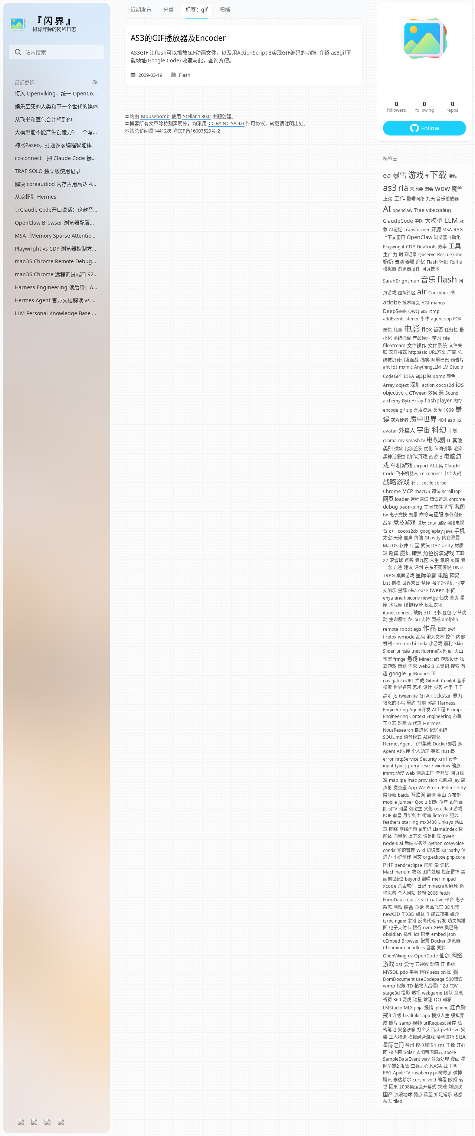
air (422, 291)
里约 (411, 703)
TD (410, 986)
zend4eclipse (408, 865)
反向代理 (427, 921)
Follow (430, 128)
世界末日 (411, 583)
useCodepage (430, 979)
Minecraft (429, 659)
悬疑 (412, 658)
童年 (443, 802)
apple (423, 375)
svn (455, 1029)
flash (447, 279)
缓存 (451, 1023)
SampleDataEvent (401, 1059)
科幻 (439, 430)
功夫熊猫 (456, 921)
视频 (417, 1022)
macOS (422, 491)
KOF (387, 815)
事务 (413, 972)
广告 (451, 352)
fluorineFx (431, 651)
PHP (388, 864)
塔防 (428, 865)
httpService (407, 759)
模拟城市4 (426, 1045)
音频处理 (440, 1059)
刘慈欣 (455, 1087)
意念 (458, 993)
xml (442, 758)
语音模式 (413, 737)
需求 (412, 666)
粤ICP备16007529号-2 (196, 130)
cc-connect (431, 473)
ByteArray (412, 401)
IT (449, 440)
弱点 (417, 1094)
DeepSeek (395, 311)
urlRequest (434, 1023)
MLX (408, 1008)
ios (460, 385)
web (410, 773)
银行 (417, 927)
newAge (429, 598)
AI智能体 (432, 737)
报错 (428, 1008)
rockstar (441, 695)
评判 (418, 567)
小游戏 (435, 643)
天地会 (416, 189)
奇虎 (407, 999)
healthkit (412, 1015)
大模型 (434, 220)
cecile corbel (435, 483)
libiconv (412, 598)
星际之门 (393, 1044)
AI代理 (415, 723)
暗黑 (417, 553)
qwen (448, 836)
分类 (168, 9)
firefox (389, 637)
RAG (458, 229)
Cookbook (438, 293)
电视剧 (435, 439)
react (410, 900)
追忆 (420, 261)
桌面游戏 (405, 575)
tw (385, 515)
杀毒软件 (407, 886)
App (412, 787)
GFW (438, 927)
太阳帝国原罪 (429, 1052)
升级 (397, 1015)
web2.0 (426, 666)
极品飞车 (434, 907)
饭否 (438, 329)
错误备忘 (439, 499)
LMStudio (392, 1008)
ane (398, 597)
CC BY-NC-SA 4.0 (226, 123)
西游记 (435, 457)
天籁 (397, 538)
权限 (401, 986)
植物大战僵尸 (428, 986)
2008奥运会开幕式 (417, 1087)
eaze (423, 590)
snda (422, 643)
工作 (399, 198)
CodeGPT (392, 376)
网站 (397, 907)
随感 (453, 1079)
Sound (451, 393)
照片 (393, 1023)
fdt (394, 366)
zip (409, 410)
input (388, 766)
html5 (448, 751)
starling (410, 822)
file (446, 337)
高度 (406, 651)
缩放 (456, 766)
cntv (432, 523)
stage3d (391, 993)
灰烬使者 (400, 420)
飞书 (436, 613)
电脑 (443, 575)
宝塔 (411, 921)
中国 (414, 545)
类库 (437, 410)
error (388, 759)
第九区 (421, 560)
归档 (225, 9)
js (395, 695)
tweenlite (408, 696)
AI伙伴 (403, 751)
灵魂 (455, 560)
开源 (436, 229)
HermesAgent (397, 744)
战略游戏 (396, 481)
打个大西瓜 (428, 1029)
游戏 (416, 174)
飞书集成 (422, 744)
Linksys (445, 822)
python (435, 843)
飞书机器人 (407, 473)
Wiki (420, 850)
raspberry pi (424, 1073)
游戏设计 (449, 659)
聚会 (429, 189)
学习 (437, 337)
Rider (447, 787)
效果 (432, 393)
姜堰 (409, 262)
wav (426, 1059)
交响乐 (389, 590)
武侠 (425, 545)
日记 (421, 886)
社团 (448, 687)
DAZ (435, 545)
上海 (388, 198)
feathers (391, 822)
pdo (404, 972)
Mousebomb (155, 116)
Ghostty (432, 538)
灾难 (442, 1087)
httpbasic (417, 352)
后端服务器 (415, 843)
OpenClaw (419, 237)
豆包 (446, 613)
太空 (387, 538)
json (451, 934)
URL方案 (437, 352)
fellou (414, 619)
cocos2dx (408, 531)
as (424, 311)
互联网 (418, 794)
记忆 (444, 865)
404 (442, 420)
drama (390, 440)
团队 (448, 993)
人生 (434, 560)
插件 (407, 934)
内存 (457, 401)
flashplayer (438, 400)
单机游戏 (401, 465)
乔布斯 (454, 795)
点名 (408, 560)
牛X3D (408, 914)
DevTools (426, 247)
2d (445, 986)
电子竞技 (398, 515)
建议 (408, 567)
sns (441, 1045)
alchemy (391, 401)
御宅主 (415, 809)
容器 (430, 947)
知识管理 (406, 850)
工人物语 (398, 1037)
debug (390, 506)
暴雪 (400, 175)
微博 (457, 1073)
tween (437, 590)
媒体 (420, 914)
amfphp (450, 619)
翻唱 (426, 879)
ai (401, 843)
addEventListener (401, 319)
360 (397, 999)
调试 (436, 491)
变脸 (441, 947)
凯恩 (413, 515)
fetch (444, 893)
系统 (450, 964)
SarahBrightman (401, 281)
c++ (392, 531)
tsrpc (388, 921)
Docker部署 (444, 744)
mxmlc (406, 367)
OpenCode (426, 956)
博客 (424, 972)
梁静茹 (389, 795)
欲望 (428, 1094)
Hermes (431, 723)
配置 (424, 941)
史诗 (425, 619)
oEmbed (391, 941)
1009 (448, 410)
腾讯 (387, 1080)
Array (388, 385)
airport (421, 466)
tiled (397, 1101)
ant (386, 367)
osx (438, 809)
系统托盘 (402, 338)
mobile (390, 802)
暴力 (457, 695)
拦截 (419, 681)
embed (438, 934)
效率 (442, 247)
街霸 (426, 815)
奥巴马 (451, 927)
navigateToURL (398, 681)
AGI (425, 303)
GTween (418, 392)
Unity (460, 787)
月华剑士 (412, 815)
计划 (452, 431)
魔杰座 (400, 787)
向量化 (400, 836)
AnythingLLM (427, 367)
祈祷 (387, 999)
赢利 (448, 643)
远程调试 (419, 499)
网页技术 (430, 269)
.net (416, 651)
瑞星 (417, 999)
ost (399, 964)
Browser (410, 941)
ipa (403, 780)
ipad (451, 879)
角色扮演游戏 (438, 552)
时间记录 (408, 254)
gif (402, 410)
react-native (430, 900)
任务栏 (451, 330)
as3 (390, 187)
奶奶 (388, 261)
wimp (389, 986)
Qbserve (427, 254)
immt (388, 773)
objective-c (395, 392)
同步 (425, 934)
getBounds (418, 673)
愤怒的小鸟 (394, 703)
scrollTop (451, 491)
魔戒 (436, 619)
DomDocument (399, 979)
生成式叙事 (437, 914)
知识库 (433, 850)
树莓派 (445, 1073)
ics (416, 934)
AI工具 (436, 466)
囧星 (403, 809)
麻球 (453, 886)
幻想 (433, 802)
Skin (458, 643)
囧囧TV (390, 809)
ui (398, 651)
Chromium (394, 947)
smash (413, 440)
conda (389, 850)
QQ (437, 999)
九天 (430, 199)
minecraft (438, 886)
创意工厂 (425, 773)
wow (442, 188)
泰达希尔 (402, 1080)
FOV (453, 986)
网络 (393, 829)
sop (448, 319)
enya (388, 598)
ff (426, 176)
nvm (427, 927)
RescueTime (449, 254)
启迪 (397, 567)
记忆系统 (438, 730)
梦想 (421, 893)
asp (451, 420)
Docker (438, 941)
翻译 (431, 795)
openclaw (402, 210)
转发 (441, 921)
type (399, 766)
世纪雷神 (450, 872)
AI (387, 209)
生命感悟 (398, 619)
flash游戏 (452, 809)
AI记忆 (395, 229)
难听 (402, 723)
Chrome (392, 491)
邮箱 (447, 999)
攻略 (416, 872)
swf (451, 629)
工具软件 (433, 506)
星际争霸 (426, 575)
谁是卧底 (432, 836)
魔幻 (405, 552)
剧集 (394, 553)
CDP (410, 247)
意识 (444, 560)
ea (387, 175)
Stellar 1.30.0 (196, 116)
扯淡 (421, 703)
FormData (393, 900)
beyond (412, 879)
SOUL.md (392, 737)
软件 (403, 545)
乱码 (420, 637)
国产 (388, 1094)
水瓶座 (395, 605)
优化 (428, 448)
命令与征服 (431, 514)
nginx (400, 921)
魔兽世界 (423, 419)
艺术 (417, 687)
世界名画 (402, 687)
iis (458, 420)
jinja (418, 1008)
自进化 (421, 730)
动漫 (399, 773)
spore (450, 1052)
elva (412, 590)
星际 (402, 590)
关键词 (442, 666)
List (386, 583)
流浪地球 (403, 1094)
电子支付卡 (400, 927)
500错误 (454, 979)
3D (427, 612)
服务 (437, 687)
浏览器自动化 (447, 237)
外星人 (407, 430)
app (426, 1015)
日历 (442, 629)
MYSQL (391, 972)
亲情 (387, 330)
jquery (412, 766)
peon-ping (410, 507)
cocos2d (445, 385)
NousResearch (398, 730)
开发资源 (423, 410)
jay (456, 780)
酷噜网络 (416, 199)
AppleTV (401, 1073)
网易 (454, 575)
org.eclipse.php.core (444, 857)
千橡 (450, 1045)
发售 (404, 1066)
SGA (461, 1036)
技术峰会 (411, 303)
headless (415, 947)
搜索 (455, 666)
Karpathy (450, 850)
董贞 (454, 598)
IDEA (409, 376)
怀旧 (444, 261)
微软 (398, 448)
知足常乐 (443, 1094)
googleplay (431, 531)
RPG (387, 1073)
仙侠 (443, 598)
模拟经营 (413, 604)
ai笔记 (425, 829)
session (438, 972)
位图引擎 (443, 448)
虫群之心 (420, 1066)
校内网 (395, 1052)
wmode (406, 636)
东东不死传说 (438, 567)
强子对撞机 (443, 583)
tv (423, 440)
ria (403, 187)
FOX (457, 319)
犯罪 (454, 815)
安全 (452, 759)
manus (438, 303)
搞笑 (425, 359)
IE (433, 673)
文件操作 (416, 345)
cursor (419, 1080)
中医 (419, 221)
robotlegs (410, 629)
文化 (428, 809)
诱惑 (457, 1094)
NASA (436, 1066)
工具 (454, 246)
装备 (408, 907)
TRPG (389, 575)
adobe (392, 302)
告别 (399, 262)
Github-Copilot (440, 681)
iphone (442, 1008)
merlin (438, 879)
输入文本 (435, 637)
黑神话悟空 (394, 457)
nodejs (390, 843)
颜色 (450, 376)
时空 (460, 583)
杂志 (387, 1101)
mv (401, 440)
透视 (416, 993)
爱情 (409, 964)
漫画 (455, 1059)
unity (447, 545)
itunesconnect (397, 613)
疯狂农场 (433, 605)
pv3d (446, 1029)
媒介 (454, 914)
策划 (402, 666)
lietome (440, 815)
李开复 (442, 773)
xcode (389, 885)
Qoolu (421, 802)
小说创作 (402, 857)
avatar (390, 430)
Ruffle (456, 262)
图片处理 (431, 872)
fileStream (394, 345)
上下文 (415, 836)
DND (458, 567)
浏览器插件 (409, 269)
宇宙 (423, 429)
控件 (450, 637)
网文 (417, 857)
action (428, 385)
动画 (434, 964)
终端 (418, 538)
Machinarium (396, 872)
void (432, 1080)
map (393, 780)
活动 (452, 176)
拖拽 (396, 583)
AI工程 (438, 709)
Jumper (406, 802)
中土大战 (452, 473)
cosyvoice (454, 843)
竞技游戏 (404, 522)
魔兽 (457, 188)
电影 (412, 328)
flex (427, 329)
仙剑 (444, 955)
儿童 (397, 330)
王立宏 (389, 723)
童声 (408, 538)
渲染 (457, 448)
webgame (432, 993)
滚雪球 (396, 560)
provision (427, 780)
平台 (449, 900)
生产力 (390, 254)
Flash (432, 262)
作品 (429, 628)
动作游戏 (417, 456)
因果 (393, 1087)
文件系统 (437, 345)
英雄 (435, 751)
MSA (447, 229)
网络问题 (408, 829)
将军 (449, 507)
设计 (427, 687)
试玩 (421, 523)
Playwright (393, 247)
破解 (417, 613)
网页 (388, 498)
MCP (407, 491)
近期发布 (141, 9)
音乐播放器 (447, 199)
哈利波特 (445, 1037)
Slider (389, 651)
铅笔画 (456, 802)
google (397, 673)
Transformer (417, 229)
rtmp (434, 311)
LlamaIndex (445, 829)
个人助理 (420, 751)
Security (428, 759)
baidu (403, 795)
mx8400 (428, 822)
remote (390, 629)
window (442, 766)
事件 (424, 319)
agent (437, 319)
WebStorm (429, 787)
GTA (424, 695)
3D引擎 (452, 907)
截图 (460, 506)
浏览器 (454, 941)
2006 (433, 893)
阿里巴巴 (440, 360)
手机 (459, 530)
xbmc (439, 376)
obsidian (392, 934)
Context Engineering (430, 716)
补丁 (415, 483)
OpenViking (394, 956)
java (448, 531)
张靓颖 (445, 780)
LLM (451, 220)
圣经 (425, 583)
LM (445, 367)
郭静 (432, 703)
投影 (405, 993)
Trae (419, 209)
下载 (438, 174)
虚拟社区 (407, 293)
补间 (451, 590)
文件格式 (398, 352)
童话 (419, 907)
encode (390, 410)
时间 (448, 650)
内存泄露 (451, 538)
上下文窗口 (394, 237)
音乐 (428, 279)
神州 (409, 1045)
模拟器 (389, 269)
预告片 (457, 360)
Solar (409, 1052)
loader (402, 499)
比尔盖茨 (413, 448)
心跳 (457, 716)
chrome (457, 499)
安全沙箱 (407, 1029)
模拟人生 (440, 1015)
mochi (409, 643)
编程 (442, 1080)
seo (397, 643)
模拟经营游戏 (421, 1037)
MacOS (390, 545)
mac (412, 780)
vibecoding (438, 210)
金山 (441, 795)
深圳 (415, 384)
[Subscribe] (95, 81)
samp (405, 1023)
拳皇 (397, 815)
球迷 (427, 999)
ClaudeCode (398, 220)
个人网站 (407, 893)
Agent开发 (419, 709)
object (402, 385)
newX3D (391, 914)
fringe (399, 659)
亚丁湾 (450, 1066)
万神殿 (422, 964)
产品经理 (421, 338)
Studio (456, 367)
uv (410, 956)
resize (426, 766)
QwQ (413, 311)
